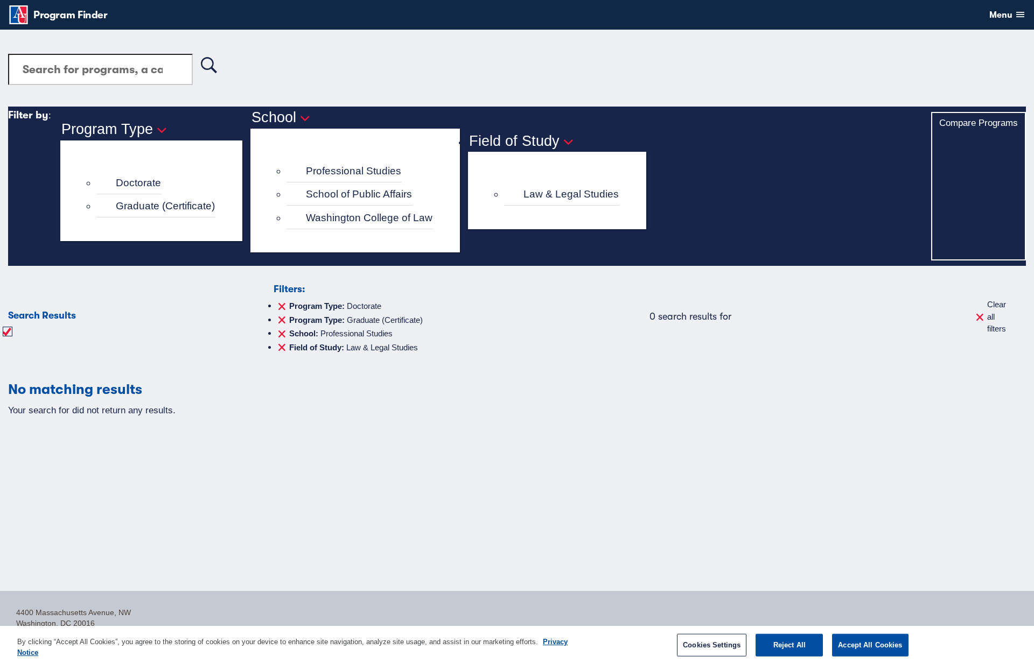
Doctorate (138, 182)
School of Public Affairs (359, 194)
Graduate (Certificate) (165, 205)
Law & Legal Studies (571, 194)
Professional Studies (353, 171)
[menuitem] (155, 183)
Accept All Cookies (870, 645)
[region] (517, 644)
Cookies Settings (711, 645)
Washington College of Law (369, 217)
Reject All (789, 645)
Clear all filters (996, 316)
